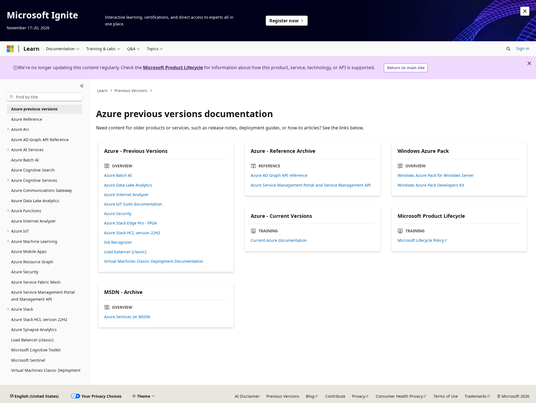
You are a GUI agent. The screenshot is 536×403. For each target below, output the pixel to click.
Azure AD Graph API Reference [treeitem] (40, 139)
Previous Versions (130, 90)
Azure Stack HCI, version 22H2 (132, 232)
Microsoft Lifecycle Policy (421, 240)
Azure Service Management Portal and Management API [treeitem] (43, 295)
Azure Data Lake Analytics (128, 185)
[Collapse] (82, 85)
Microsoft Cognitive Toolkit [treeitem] (36, 350)
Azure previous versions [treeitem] (34, 109)
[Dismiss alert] (524, 11)
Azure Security (117, 213)
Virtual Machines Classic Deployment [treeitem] (45, 370)
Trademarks (476, 396)
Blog (310, 396)
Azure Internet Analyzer (126, 194)
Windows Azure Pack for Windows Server (436, 175)
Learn (102, 90)
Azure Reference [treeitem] (26, 119)
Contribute (335, 396)
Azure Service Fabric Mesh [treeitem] (36, 281)
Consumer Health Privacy (399, 396)
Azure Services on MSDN (127, 316)
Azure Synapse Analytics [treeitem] (34, 329)
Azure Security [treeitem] (24, 271)
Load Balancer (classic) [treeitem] (32, 339)
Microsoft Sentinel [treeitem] (28, 360)
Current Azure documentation (279, 240)
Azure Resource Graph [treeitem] (32, 261)
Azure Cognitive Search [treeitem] (33, 170)
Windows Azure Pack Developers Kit (431, 185)
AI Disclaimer (247, 396)
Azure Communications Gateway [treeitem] (41, 190)
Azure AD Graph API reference (279, 175)
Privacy (358, 396)
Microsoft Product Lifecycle (173, 67)
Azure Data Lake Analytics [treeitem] (35, 200)
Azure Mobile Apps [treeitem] (29, 251)
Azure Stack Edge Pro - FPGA (130, 223)
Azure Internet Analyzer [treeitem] (33, 220)
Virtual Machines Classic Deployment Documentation (153, 261)
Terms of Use (446, 396)
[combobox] (44, 96)
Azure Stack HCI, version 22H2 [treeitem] (39, 319)
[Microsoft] (10, 48)
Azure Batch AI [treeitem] (25, 159)
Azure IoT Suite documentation (133, 204)
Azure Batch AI (118, 175)
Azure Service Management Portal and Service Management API (311, 185)
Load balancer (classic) (125, 251)
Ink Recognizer (118, 242)
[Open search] (508, 49)
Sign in (522, 48)
